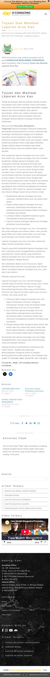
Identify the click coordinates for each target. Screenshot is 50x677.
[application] (25, 532)
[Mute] (41, 542)
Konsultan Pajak (15, 438)
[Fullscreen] (45, 542)
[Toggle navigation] (45, 14)
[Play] (4, 542)
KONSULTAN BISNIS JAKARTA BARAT (21, 491)
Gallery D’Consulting (11, 610)
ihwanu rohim (18, 49)
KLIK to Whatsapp (25, 7)
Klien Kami (6, 615)
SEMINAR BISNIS (12, 495)
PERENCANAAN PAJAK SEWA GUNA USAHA (23, 508)
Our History (7, 606)
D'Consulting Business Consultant (25, 670)
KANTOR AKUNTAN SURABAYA (18, 500)
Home (4, 30)
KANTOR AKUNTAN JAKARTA (17, 504)
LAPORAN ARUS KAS (11, 389)
